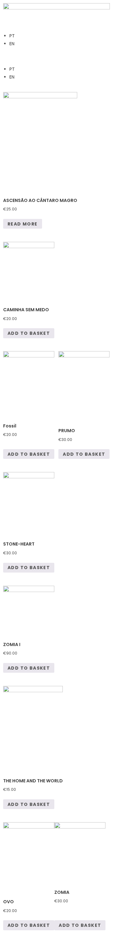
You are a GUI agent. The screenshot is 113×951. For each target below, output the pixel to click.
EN (11, 44)
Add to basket (29, 333)
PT (12, 36)
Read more (23, 224)
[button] (56, 56)
